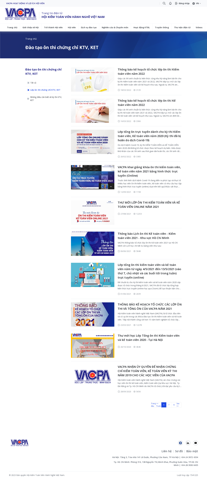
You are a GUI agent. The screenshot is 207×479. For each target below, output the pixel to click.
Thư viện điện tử (182, 27)
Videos (199, 27)
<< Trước (158, 404)
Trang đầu (153, 404)
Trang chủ (12, 27)
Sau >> (178, 404)
